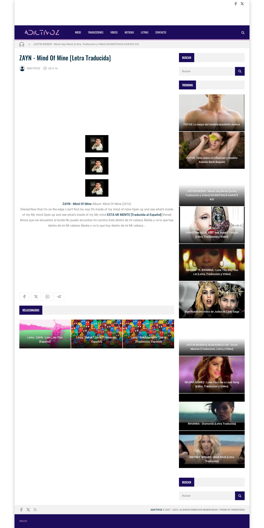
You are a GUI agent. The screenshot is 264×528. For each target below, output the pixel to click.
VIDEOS (114, 32)
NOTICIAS (129, 32)
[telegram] (59, 296)
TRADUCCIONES (95, 32)
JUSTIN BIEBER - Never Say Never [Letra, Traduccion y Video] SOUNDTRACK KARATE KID (86, 44)
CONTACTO (160, 32)
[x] (242, 3)
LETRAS (144, 32)
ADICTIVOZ (33, 68)
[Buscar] (243, 32)
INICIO (78, 32)
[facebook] (235, 3)
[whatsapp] (48, 296)
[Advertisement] (132, 15)
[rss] (35, 509)
